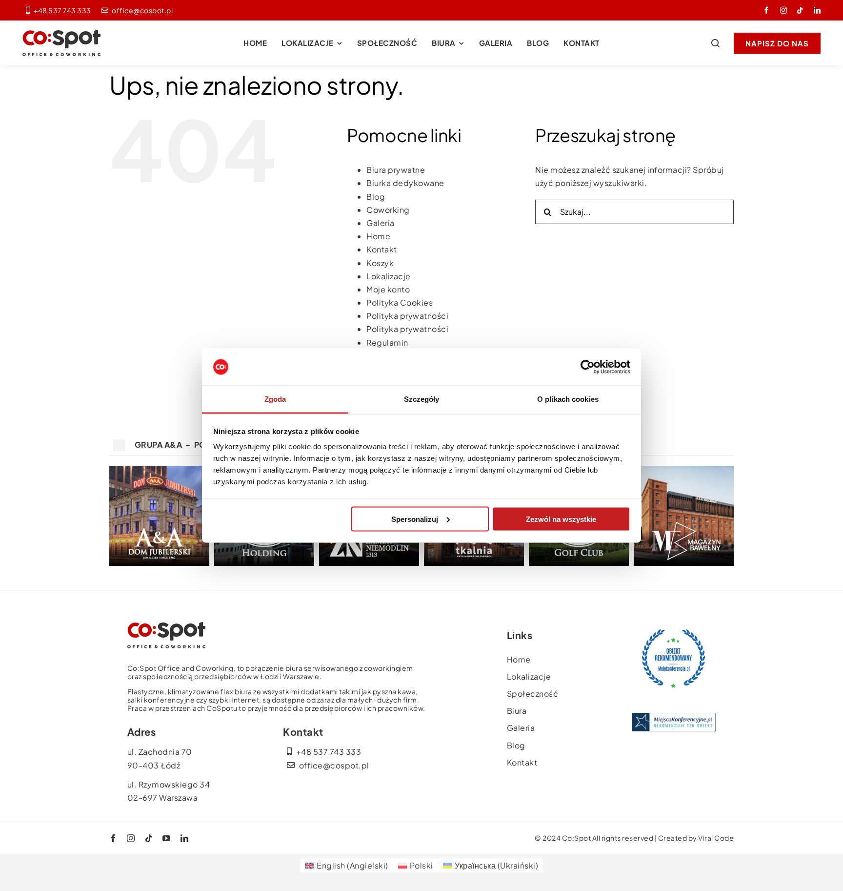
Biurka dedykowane (405, 183)
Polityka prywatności (407, 316)
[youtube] (166, 838)
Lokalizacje (388, 276)
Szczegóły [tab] (422, 399)
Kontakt (381, 249)
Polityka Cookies (399, 302)
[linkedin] (817, 10)
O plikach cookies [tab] (568, 399)
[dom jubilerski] (159, 469)
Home (378, 236)
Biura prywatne (395, 170)
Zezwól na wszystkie (561, 519)
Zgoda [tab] (275, 399)
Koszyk (380, 263)
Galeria (380, 223)
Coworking (388, 210)
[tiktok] (800, 10)
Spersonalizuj (414, 519)
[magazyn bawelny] (684, 469)
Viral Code (716, 837)
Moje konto (388, 289)
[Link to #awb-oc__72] (715, 43)
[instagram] (783, 10)
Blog (375, 196)
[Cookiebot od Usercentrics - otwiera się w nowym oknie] (587, 367)
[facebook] (766, 10)
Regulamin (387, 342)
